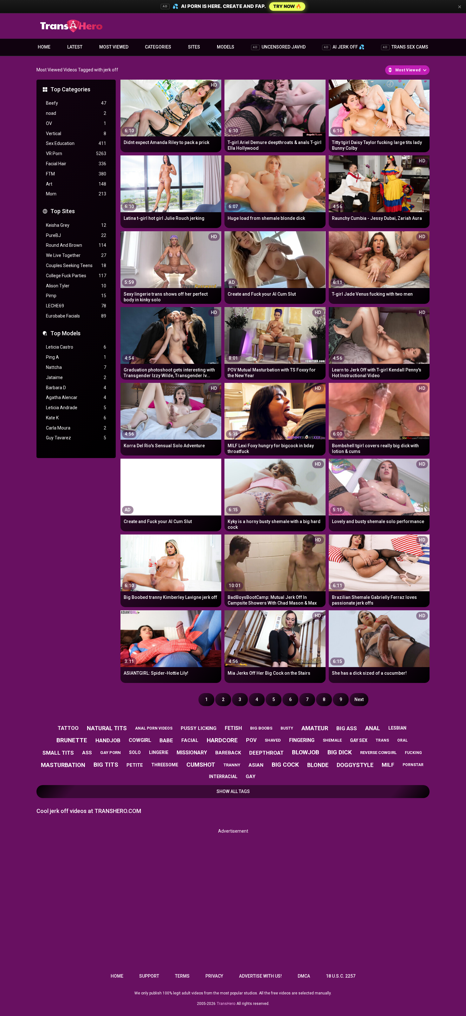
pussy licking (199, 728)
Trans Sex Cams (405, 46)
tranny (231, 765)
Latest (74, 46)
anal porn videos (153, 728)
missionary (192, 753)
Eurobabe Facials (76, 315)
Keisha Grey (76, 225)
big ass (346, 728)
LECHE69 (76, 305)
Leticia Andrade (76, 407)
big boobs (261, 728)
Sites (194, 46)
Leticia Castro (76, 347)
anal (372, 728)
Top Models (65, 333)
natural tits (107, 728)
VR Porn (76, 153)
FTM (76, 173)
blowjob (305, 752)
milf (388, 765)
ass (87, 753)
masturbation (63, 765)
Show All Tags (233, 791)
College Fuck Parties (76, 275)
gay (251, 776)
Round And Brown (76, 245)
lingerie (158, 752)
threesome (164, 764)
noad (76, 113)
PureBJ (76, 235)
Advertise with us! (260, 976)
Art (76, 184)
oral (402, 740)
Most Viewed (113, 46)
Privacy (214, 976)
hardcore (222, 740)
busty (287, 728)
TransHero (226, 1003)
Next (359, 699)
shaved (273, 740)
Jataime (76, 377)
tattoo (68, 728)
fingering (301, 740)
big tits (106, 764)
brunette (71, 740)
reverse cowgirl (378, 752)
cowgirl (140, 740)
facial (189, 740)
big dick (339, 752)
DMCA (304, 976)
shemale (332, 740)
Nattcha (76, 367)
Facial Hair (76, 163)
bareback (228, 753)
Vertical (76, 133)
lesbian (397, 728)
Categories (158, 46)
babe (166, 740)
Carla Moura (76, 427)
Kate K (76, 417)
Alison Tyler (76, 285)
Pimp (76, 295)
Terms (182, 976)
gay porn (110, 752)
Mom (76, 193)
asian (256, 765)
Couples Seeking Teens (76, 265)
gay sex (358, 740)
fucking (413, 753)
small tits (58, 753)
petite (134, 765)
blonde (317, 765)
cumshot (200, 764)
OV (76, 123)
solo (135, 752)
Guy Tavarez (76, 437)
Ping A (76, 357)
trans (382, 740)
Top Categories (70, 89)
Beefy (76, 103)
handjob (107, 740)
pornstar (413, 765)
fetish (233, 728)
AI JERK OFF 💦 (344, 46)
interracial (223, 776)
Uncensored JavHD (279, 46)
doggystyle (355, 765)
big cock (285, 764)
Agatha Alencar (76, 397)
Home (44, 46)
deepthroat (266, 753)
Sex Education (76, 143)
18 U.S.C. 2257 (340, 976)
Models (225, 46)
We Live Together (76, 255)
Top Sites (62, 211)
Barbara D (76, 387)
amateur (314, 728)
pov (251, 740)
